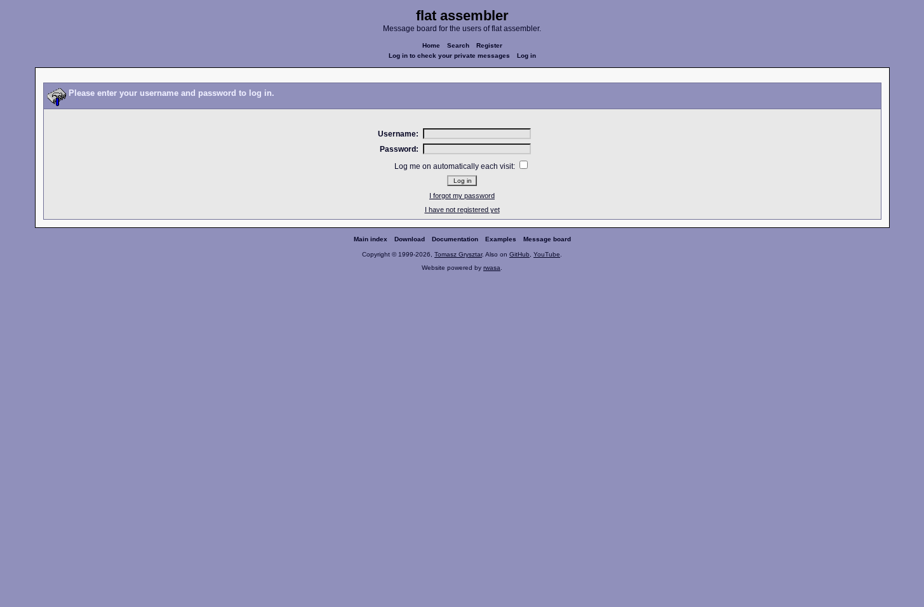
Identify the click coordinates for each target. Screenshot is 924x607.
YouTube (546, 254)
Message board (547, 239)
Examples (500, 239)
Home (431, 45)
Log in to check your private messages (449, 55)
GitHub (519, 254)
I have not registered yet (462, 209)
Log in (526, 55)
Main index (370, 239)
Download (409, 239)
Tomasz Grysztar (458, 254)
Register (489, 45)
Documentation (455, 239)
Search (458, 45)
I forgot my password (462, 195)
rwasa (491, 267)
